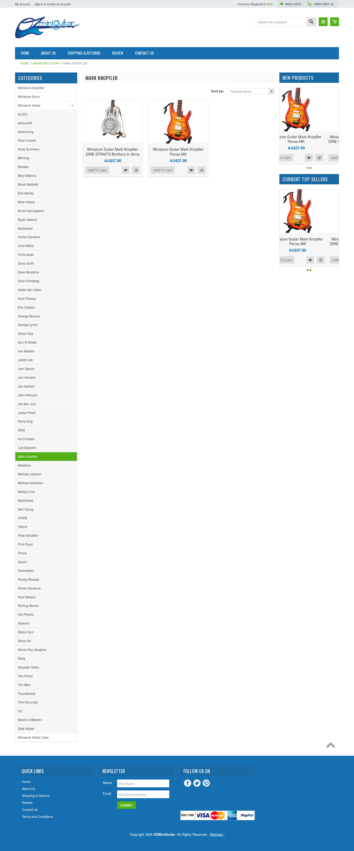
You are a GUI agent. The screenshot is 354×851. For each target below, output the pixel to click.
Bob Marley (26, 193)
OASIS (22, 517)
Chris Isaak (26, 254)
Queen (22, 561)
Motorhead (25, 500)
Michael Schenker (30, 483)
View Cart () (324, 4)
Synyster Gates (28, 667)
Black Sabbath (28, 184)
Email (107, 793)
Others (22, 526)
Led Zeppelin (27, 447)
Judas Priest (26, 412)
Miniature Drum (29, 96)
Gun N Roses (27, 342)
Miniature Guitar (46, 63)
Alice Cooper (27, 140)
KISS (21, 430)
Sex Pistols (25, 614)
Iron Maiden (26, 351)
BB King (23, 158)
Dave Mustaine (28, 272)
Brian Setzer (26, 202)
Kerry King (25, 421)
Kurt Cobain (26, 439)
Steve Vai (24, 640)
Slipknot (23, 623)
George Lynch (28, 324)
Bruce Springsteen (31, 210)
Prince (22, 553)
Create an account (58, 4)
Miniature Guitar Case (33, 737)
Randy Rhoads (28, 579)
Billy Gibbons (27, 175)
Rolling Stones (28, 605)
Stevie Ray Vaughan (32, 649)
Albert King (25, 131)
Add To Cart (97, 170)
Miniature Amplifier (31, 87)
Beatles (23, 166)
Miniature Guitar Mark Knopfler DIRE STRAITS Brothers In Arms (112, 151)
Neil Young (25, 509)
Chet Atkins (26, 245)
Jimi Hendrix (27, 377)
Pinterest (206, 783)
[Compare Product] (323, 21)
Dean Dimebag (28, 281)
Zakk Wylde (26, 728)
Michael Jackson (29, 474)
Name (107, 782)
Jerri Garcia (26, 368)
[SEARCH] (311, 22)
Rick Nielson (27, 597)
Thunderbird (26, 693)
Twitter (197, 783)
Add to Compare (136, 170)
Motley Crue (26, 491)
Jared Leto (25, 360)
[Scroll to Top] (332, 746)
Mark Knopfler (28, 456)
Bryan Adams (27, 219)
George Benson (29, 316)
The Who (24, 684)
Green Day (25, 333)
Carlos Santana (29, 237)
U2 (20, 711)
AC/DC (23, 114)
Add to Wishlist (126, 170)
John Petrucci (27, 395)
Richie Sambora (29, 588)
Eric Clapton (26, 307)
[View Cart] (334, 21)
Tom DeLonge (28, 702)
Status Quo (25, 632)
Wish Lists (293, 4)
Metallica (24, 465)
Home (24, 63)
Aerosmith (25, 123)
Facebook (187, 783)
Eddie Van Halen (30, 289)
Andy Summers (28, 149)
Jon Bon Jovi (27, 404)
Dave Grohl (26, 263)
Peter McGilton (28, 535)
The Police (25, 676)
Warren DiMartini (30, 719)
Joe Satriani (26, 386)
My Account (22, 4)
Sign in (39, 4)
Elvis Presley (27, 298)
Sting (21, 658)
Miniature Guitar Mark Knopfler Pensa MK (178, 151)
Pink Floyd (25, 544)
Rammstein (26, 570)
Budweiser (25, 228)
